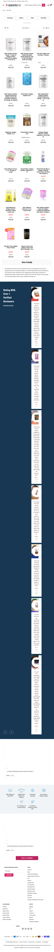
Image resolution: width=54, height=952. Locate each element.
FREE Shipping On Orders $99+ (10, 795)
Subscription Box (31, 887)
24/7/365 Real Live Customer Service (21, 806)
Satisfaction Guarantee (32, 795)
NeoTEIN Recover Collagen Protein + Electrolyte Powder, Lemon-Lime (11, 210)
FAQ (28, 878)
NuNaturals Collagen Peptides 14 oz (10, 133)
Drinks (32, 18)
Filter (8, 28)
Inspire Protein (6, 911)
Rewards (5, 1)
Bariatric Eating (6, 915)
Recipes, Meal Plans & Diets (33, 876)
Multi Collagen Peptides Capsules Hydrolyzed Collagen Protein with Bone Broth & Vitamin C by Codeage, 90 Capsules (10, 97)
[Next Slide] (11, 732)
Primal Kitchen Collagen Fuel (27, 133)
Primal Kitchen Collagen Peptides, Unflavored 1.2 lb (27, 170)
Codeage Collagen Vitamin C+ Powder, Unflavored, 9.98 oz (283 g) (43, 134)
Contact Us (31, 913)
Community (19, 1)
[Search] (43, 5)
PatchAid (4, 906)
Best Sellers (43, 18)
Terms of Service (23, 942)
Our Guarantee (32, 915)
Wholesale (31, 919)
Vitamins (21, 18)
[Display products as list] (48, 28)
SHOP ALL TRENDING (27, 858)
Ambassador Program (32, 893)
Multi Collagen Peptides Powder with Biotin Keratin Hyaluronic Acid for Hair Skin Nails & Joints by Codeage (27, 56)
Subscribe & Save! (31, 891)
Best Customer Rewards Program (44, 795)
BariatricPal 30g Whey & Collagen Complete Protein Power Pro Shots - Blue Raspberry (43, 171)
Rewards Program (31, 889)
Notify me (43, 180)
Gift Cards (30, 895)
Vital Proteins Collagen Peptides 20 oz (27, 94)
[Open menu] (3, 5)
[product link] (36, 317)
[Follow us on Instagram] (26, 929)
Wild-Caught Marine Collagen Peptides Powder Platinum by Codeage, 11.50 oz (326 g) (43, 97)
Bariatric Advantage (7, 919)
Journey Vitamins (6, 917)
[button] (48, 5)
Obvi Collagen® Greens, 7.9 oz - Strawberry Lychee (10, 170)
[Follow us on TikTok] (31, 929)
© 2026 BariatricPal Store (12, 942)
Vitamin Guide (31, 882)
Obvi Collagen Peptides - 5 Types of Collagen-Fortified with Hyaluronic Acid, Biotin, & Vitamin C (43, 210)
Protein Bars (10, 18)
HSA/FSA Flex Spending (33, 874)
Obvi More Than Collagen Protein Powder (10, 246)
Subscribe (9, 875)
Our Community (31, 884)
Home (4, 10)
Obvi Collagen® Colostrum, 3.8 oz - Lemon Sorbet (27, 209)
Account (31, 911)
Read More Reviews (8, 305)
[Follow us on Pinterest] (28, 929)
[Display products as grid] (46, 28)
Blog (15, 1)
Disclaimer (38, 942)
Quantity (8, 775)
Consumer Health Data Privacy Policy (35, 899)
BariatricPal (5, 908)
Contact (23, 1)
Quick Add (11, 67)
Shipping (31, 906)
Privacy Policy (31, 942)
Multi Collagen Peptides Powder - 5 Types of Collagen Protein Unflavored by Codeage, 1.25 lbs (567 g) (10, 56)
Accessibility (45, 942)
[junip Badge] (27, 931)
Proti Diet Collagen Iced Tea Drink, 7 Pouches (43, 54)
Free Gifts (9, 1)
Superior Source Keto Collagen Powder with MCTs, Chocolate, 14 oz (27, 247)
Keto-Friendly (8, 10)
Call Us (26, 1)
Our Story (29, 869)
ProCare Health (6, 913)
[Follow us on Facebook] (23, 929)
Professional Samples (34, 921)
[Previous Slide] (5, 732)
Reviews (12, 1)
